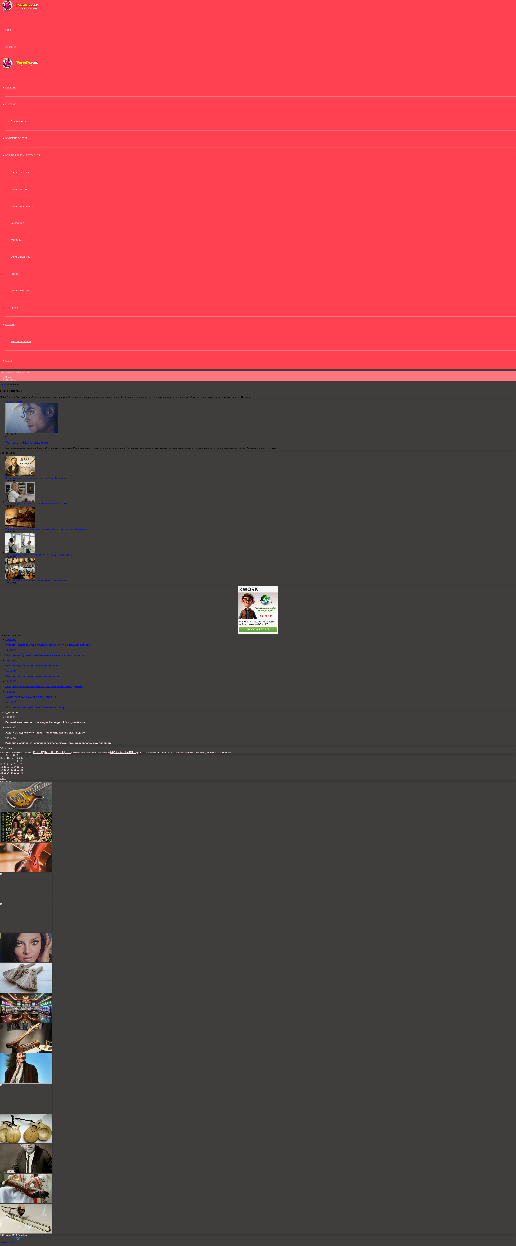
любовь (94, 752)
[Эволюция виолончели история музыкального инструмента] (26, 871)
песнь (173, 752)
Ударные (15, 274)
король (83, 752)
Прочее (10, 324)
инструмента (44, 752)
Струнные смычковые (22, 172)
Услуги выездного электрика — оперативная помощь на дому (36, 504)
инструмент (29, 752)
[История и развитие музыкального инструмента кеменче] (26, 901)
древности (15, 752)
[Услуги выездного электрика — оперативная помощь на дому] (20, 501)
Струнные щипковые (21, 257)
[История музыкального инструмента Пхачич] (26, 992)
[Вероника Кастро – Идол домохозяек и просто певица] (26, 962)
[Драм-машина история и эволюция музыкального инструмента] (26, 1112)
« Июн (3, 778)
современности (190, 753)
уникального (211, 752)
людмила (100, 752)
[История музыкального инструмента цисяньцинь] (26, 1203)
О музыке (11, 104)
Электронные (17, 223)
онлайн (154, 752)
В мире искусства (16, 138)
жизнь (21, 753)
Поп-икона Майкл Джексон (26, 442)
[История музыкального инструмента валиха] (26, 931)
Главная (4, 384)
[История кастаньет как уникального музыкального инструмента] (26, 1142)
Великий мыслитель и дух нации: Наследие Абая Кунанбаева (36, 478)
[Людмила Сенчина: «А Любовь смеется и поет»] (26, 1082)
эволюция (222, 752)
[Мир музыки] (20, 11)
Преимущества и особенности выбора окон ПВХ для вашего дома (38, 555)
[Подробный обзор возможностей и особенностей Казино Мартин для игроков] (26, 1022)
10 (1, 767)
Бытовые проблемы (21, 341)
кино (78, 752)
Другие (14, 308)
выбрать (3, 752)
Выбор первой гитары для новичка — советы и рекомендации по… (38, 580)
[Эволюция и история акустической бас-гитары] (26, 811)
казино (74, 753)
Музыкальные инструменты (22, 155)
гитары (8, 752)
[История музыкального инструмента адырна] (26, 1052)
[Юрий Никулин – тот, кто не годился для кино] (26, 1172)
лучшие (88, 752)
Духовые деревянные (22, 206)
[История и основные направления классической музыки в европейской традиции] (20, 527)
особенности (163, 752)
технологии (201, 752)
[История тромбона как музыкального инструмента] (26, 1233)
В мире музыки (18, 121)
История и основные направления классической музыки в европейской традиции (46, 529)
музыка (107, 753)
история (63, 752)
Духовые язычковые (21, 291)
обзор (150, 752)
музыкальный (141, 753)
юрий (229, 752)
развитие (179, 752)
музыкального (123, 752)
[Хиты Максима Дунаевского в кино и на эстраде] (26, 841)
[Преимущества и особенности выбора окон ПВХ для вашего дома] (20, 552)
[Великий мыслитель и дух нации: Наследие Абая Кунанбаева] (20, 476)
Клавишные (17, 240)
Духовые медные (19, 189)
